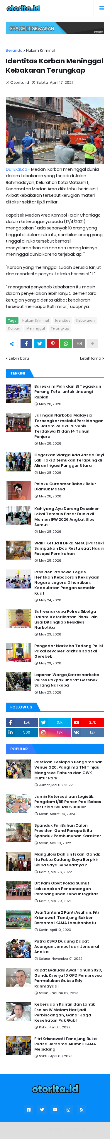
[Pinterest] (53, 343)
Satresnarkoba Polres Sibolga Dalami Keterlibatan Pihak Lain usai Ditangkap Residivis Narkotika (66, 619)
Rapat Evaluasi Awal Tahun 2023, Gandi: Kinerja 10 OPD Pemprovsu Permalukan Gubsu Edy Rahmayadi (68, 978)
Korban (14, 328)
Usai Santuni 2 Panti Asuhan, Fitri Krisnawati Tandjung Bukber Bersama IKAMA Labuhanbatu (67, 918)
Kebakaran (85, 320)
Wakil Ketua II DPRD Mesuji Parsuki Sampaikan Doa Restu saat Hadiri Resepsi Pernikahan (69, 548)
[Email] (79, 343)
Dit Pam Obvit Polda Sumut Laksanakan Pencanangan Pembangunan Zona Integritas (66, 888)
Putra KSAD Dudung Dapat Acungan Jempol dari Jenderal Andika (66, 947)
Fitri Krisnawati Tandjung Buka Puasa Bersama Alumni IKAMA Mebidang (65, 1044)
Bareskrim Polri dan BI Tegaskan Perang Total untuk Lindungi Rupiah (67, 392)
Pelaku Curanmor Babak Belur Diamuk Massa (65, 486)
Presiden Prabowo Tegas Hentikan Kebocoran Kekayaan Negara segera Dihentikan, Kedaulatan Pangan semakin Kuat (66, 583)
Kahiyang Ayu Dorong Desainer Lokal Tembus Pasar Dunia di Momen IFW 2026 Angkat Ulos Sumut (66, 516)
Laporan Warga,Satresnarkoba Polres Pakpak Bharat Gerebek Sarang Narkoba (66, 680)
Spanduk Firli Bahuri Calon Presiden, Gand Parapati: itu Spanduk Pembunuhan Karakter (67, 831)
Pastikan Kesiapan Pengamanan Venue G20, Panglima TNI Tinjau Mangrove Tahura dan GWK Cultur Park (68, 770)
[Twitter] (39, 343)
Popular (19, 749)
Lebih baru (19, 358)
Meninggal (35, 328)
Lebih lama (90, 358)
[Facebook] (26, 343)
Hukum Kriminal (40, 50)
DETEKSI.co (16, 169)
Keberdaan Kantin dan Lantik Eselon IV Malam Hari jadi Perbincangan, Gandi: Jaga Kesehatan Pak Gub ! (64, 1012)
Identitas (62, 320)
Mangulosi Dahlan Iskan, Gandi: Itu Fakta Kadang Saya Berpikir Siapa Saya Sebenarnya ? (67, 860)
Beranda (14, 50)
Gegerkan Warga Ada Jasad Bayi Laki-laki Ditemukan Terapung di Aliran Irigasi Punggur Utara (69, 460)
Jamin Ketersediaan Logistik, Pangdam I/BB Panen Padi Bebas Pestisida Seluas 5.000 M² (67, 802)
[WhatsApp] (66, 343)
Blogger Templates (66, 1129)
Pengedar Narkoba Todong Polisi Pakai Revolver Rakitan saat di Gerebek (68, 651)
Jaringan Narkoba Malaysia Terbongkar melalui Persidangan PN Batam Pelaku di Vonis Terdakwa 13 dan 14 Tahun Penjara (69, 426)
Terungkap (60, 328)
